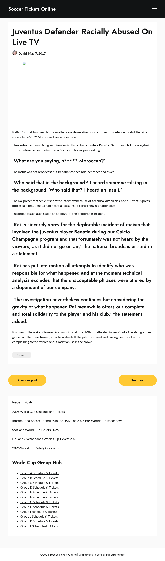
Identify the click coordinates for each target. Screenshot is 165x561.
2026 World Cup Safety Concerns (35, 448)
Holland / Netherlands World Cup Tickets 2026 (44, 439)
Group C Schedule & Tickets (39, 482)
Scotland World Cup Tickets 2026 (35, 430)
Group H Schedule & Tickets (39, 507)
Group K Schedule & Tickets (39, 521)
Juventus (106, 132)
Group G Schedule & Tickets (39, 502)
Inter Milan (85, 332)
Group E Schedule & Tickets (39, 492)
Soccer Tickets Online (32, 9)
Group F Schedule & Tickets (39, 497)
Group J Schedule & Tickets (39, 516)
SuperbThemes (115, 554)
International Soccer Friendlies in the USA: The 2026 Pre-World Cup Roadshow (67, 421)
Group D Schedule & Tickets (39, 487)
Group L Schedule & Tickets (39, 526)
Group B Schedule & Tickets (39, 478)
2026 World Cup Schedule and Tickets (38, 411)
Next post (138, 380)
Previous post (27, 380)
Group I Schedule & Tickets (38, 511)
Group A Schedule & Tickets (39, 473)
